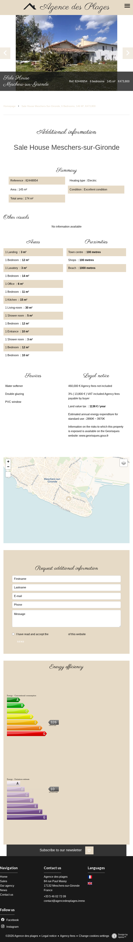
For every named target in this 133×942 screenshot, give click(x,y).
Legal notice (49, 935)
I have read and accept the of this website (51, 634)
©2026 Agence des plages (22, 935)
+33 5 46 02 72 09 (55, 896)
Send (20, 641)
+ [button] (8, 461)
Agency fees (67, 935)
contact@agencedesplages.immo (64, 900)
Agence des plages (56, 876)
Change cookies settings (94, 935)
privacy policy (58, 634)
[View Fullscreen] (8, 474)
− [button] (8, 467)
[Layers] (123, 463)
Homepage (9, 106)
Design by (123, 935)
